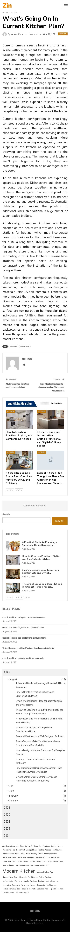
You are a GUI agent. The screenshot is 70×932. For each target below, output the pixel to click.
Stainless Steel (42, 889)
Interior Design (22, 861)
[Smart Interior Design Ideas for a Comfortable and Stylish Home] (13, 574)
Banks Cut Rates (31, 846)
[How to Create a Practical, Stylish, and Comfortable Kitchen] (19, 419)
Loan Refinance (8, 865)
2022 (7, 829)
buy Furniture (44, 846)
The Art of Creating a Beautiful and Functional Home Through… (42, 585)
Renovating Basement (11, 885)
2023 (7, 822)
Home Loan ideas (9, 857)
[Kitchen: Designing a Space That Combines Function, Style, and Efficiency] (19, 460)
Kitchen (63, 34)
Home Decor (20, 854)
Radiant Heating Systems (48, 881)
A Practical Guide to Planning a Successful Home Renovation (39, 544)
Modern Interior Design (40, 865)
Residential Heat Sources (46, 885)
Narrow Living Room (10, 877)
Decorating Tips (8, 850)
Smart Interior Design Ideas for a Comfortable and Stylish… (40, 571)
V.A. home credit (22, 893)
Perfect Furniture (45, 877)
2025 (7, 808)
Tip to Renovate (8, 893)
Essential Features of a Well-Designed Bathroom (40, 736)
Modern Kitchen (13, 346)
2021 (6, 835)
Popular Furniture (30, 881)
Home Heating (31, 854)
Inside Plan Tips (8, 861)
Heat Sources (57, 850)
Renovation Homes (28, 885)
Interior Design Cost (37, 861)
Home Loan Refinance (26, 857)
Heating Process (44, 850)
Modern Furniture (22, 865)
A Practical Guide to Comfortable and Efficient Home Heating (23, 658)
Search (6, 514)
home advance (8, 854)
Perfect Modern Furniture (12, 881)
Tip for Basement (56, 889)
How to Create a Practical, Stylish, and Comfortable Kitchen (41, 558)
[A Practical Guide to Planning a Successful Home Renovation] (13, 546)
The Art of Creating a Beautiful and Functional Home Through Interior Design (28, 648)
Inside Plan (55, 857)
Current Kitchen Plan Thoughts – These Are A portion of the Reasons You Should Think (51, 387)
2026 (7, 672)
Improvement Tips (43, 857)
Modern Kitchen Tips (25, 346)
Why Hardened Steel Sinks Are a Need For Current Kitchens (17, 385)
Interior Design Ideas (55, 861)
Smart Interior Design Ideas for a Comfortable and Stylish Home (24, 638)
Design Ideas (31, 850)
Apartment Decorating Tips (13, 846)
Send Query (35, 911)
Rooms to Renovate (28, 889)
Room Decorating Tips (11, 889)
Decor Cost (20, 850)
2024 (7, 815)
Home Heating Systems (47, 854)
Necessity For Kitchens (28, 877)
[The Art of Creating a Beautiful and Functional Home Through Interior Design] (13, 588)
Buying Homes (57, 846)
